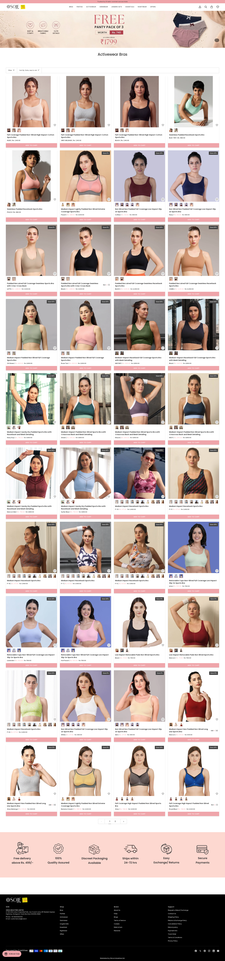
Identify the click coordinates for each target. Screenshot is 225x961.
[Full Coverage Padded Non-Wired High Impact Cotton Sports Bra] (31, 101)
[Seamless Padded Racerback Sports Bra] (193, 101)
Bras (61, 910)
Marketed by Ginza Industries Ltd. (112, 958)
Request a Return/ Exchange (178, 910)
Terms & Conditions (175, 937)
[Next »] (123, 821)
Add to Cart (31, 145)
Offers (62, 934)
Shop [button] (62, 907)
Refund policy (173, 927)
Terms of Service (120, 920)
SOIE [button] (7, 907)
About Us (117, 910)
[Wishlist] (218, 7)
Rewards (117, 931)
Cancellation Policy (175, 924)
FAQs (115, 914)
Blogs (116, 917)
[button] (71, 7)
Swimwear (63, 920)
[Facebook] (196, 951)
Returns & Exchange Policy (177, 920)
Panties (62, 914)
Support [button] (171, 907)
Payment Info (172, 931)
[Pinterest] (205, 951)
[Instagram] (209, 951)
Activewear (64, 917)
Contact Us (172, 914)
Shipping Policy (173, 917)
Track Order (172, 934)
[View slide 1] (112, 29)
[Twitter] (200, 951)
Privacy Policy (173, 941)
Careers (117, 924)
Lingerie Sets (64, 924)
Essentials (63, 927)
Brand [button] (116, 907)
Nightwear (63, 931)
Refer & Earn (118, 927)
